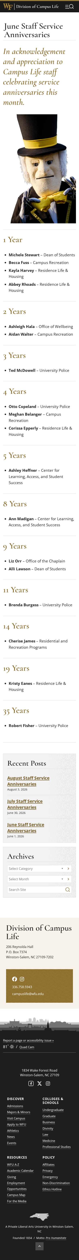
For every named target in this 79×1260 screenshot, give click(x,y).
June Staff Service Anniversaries (25, 827)
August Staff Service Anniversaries (28, 781)
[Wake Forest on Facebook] (31, 1084)
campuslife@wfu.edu (28, 994)
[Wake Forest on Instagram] (48, 1084)
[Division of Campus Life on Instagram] (22, 979)
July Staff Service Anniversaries (25, 804)
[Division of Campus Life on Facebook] (14, 979)
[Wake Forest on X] (39, 1084)
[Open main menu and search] (69, 6)
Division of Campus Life (37, 6)
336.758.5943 (22, 987)
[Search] (68, 889)
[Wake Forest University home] (8, 6)
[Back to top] (39, 1246)
